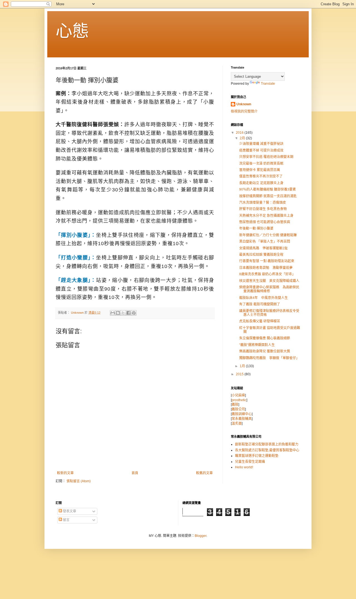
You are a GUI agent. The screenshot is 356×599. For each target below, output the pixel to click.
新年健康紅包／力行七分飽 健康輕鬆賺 (268, 235)
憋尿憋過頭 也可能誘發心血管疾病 (264, 222)
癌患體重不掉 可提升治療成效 (261, 150)
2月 (243, 138)
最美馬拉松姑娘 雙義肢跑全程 (261, 255)
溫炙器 (237, 423)
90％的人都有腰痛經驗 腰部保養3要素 (267, 189)
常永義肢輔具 (242, 419)
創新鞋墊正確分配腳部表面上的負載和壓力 (266, 444)
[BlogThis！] (118, 313)
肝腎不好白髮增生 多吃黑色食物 (263, 209)
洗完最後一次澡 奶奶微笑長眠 (261, 163)
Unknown (243, 104)
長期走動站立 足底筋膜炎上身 (261, 183)
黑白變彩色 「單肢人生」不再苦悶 (264, 242)
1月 (243, 366)
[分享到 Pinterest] (134, 313)
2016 (240, 133)
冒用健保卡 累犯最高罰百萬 (259, 170)
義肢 (235, 404)
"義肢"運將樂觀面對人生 (257, 345)
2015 (240, 374)
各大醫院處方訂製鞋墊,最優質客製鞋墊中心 (267, 450)
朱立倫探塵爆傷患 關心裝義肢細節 (264, 338)
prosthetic (239, 400)
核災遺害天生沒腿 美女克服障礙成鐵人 (269, 281)
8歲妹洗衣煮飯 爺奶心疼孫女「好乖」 (267, 274)
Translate (268, 84)
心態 (72, 31)
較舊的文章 (204, 473)
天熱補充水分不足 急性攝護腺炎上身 (266, 216)
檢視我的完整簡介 (244, 111)
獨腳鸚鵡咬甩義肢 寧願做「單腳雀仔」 (269, 358)
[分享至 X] (123, 313)
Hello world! (244, 467)
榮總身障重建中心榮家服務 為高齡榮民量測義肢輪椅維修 (269, 289)
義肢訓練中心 (242, 414)
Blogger (200, 536)
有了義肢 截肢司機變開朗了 (259, 304)
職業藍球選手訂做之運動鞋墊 (256, 456)
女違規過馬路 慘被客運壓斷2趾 (265, 248)
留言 (66, 520)
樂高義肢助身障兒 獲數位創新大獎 (264, 351)
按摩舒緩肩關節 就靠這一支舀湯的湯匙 (268, 196)
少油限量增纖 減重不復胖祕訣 (261, 144)
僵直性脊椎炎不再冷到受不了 (261, 176)
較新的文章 (65, 473)
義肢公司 (238, 409)
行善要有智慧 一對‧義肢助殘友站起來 (266, 261)
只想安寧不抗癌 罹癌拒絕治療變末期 (266, 157)
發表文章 (69, 511)
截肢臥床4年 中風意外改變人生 (263, 298)
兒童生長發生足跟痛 (250, 462)
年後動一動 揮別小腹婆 (256, 228)
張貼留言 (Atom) (78, 481)
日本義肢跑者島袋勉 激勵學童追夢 (266, 268)
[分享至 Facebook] (128, 313)
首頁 (135, 473)
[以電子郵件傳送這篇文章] (112, 313)
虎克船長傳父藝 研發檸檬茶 (259, 321)
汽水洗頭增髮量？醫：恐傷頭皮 (262, 202)
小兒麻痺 (238, 395)
